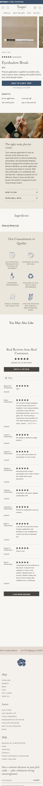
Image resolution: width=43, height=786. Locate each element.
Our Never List (9, 713)
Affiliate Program (10, 723)
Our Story (7, 710)
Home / (4, 52)
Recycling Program (11, 726)
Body (4, 687)
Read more (32, 423)
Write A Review (21, 369)
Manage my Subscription (13, 743)
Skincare (6, 680)
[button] (8, 7)
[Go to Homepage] (21, 662)
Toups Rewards (9, 716)
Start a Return (9, 759)
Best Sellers (19, 13)
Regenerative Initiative (13, 720)
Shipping (6, 749)
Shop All (7, 13)
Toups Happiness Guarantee (15, 756)
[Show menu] (3, 7)
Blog (4, 729)
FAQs (4, 746)
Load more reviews (21, 594)
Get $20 (36, 13)
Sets (29, 13)
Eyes (8, 52)
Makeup (5, 683)
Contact (6, 753)
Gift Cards (7, 693)
